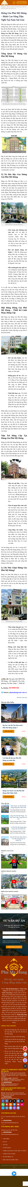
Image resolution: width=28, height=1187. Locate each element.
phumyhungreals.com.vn (11, 1085)
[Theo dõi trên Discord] (18, 1108)
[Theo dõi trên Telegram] (10, 1108)
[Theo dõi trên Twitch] (14, 1108)
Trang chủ (3, 6)
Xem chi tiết (8, 731)
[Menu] (14, 2)
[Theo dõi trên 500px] (3, 1108)
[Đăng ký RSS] (10, 1104)
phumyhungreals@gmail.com (12, 1084)
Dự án (8, 6)
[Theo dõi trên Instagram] (7, 1101)
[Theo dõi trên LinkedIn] (14, 1104)
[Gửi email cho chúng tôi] (22, 1101)
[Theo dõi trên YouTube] (18, 1104)
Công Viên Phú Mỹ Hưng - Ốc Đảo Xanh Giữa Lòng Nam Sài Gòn (18, 817)
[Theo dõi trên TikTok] (10, 1101)
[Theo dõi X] (14, 1101)
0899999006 (8, 1082)
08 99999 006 (14, 688)
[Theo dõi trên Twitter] (18, 1101)
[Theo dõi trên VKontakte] (7, 1108)
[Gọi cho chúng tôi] (3, 1104)
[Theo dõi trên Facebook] (3, 1101)
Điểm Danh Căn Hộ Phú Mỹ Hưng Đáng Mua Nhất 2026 (18, 806)
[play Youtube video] (14, 861)
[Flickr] (22, 1104)
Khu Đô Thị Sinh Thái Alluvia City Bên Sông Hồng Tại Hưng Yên (18, 838)
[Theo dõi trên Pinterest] (7, 1104)
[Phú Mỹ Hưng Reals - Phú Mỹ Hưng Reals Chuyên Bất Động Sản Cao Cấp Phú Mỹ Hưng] (6, 2)
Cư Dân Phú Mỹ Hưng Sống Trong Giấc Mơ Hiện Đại (18, 828)
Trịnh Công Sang (23, 697)
